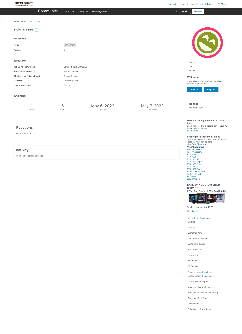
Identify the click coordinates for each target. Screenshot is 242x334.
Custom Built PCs (195, 303)
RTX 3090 (191, 154)
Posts (32, 110)
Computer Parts (195, 233)
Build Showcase (195, 249)
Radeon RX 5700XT (196, 171)
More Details (192, 211)
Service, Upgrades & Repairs (201, 272)
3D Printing (193, 266)
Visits (62, 110)
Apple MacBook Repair (198, 298)
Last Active (152, 110)
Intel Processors (194, 152)
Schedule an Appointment (199, 309)
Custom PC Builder (196, 244)
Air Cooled (191, 176)
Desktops (192, 222)
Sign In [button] (194, 89)
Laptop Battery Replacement (201, 276)
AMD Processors (194, 149)
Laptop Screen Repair (198, 281)
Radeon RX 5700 (195, 174)
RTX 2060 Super (194, 169)
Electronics (193, 260)
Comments (193, 70)
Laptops (191, 227)
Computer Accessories (198, 238)
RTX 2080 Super (194, 161)
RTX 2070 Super (194, 164)
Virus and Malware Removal (200, 287)
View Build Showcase (196, 144)
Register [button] (211, 89)
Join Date (103, 110)
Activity (191, 62)
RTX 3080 (191, 157)
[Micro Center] (48, 11)
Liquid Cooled (193, 179)
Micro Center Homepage (199, 218)
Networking (193, 255)
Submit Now (192, 131)
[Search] (175, 11)
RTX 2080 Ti (193, 159)
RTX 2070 (191, 166)
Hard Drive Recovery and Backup (203, 292)
